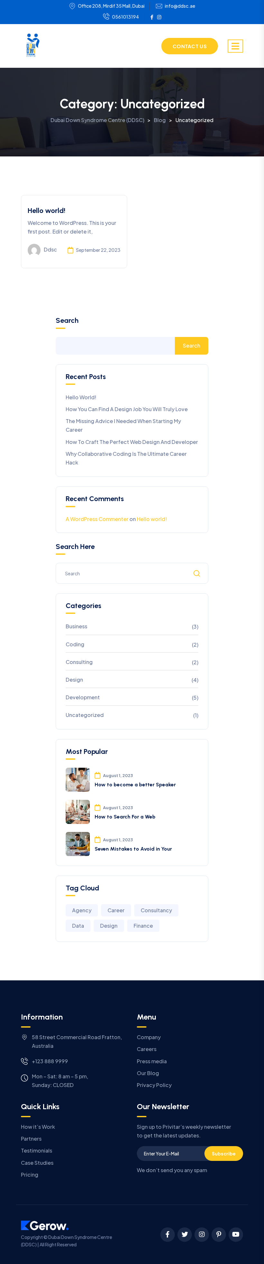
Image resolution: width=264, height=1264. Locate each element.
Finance (143, 925)
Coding (75, 644)
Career (116, 910)
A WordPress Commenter (97, 519)
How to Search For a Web (125, 817)
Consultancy (156, 910)
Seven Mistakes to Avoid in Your (133, 849)
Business (76, 626)
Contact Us (190, 46)
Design (74, 679)
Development (83, 697)
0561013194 (125, 17)
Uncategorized (85, 715)
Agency (81, 910)
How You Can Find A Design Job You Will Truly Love (127, 409)
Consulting (79, 662)
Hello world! (46, 210)
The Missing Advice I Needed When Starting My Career (123, 425)
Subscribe (224, 1153)
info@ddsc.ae (180, 6)
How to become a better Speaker (135, 785)
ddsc (50, 249)
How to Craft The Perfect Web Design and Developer (132, 441)
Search (67, 320)
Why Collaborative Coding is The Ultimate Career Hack (126, 458)
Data (78, 925)
